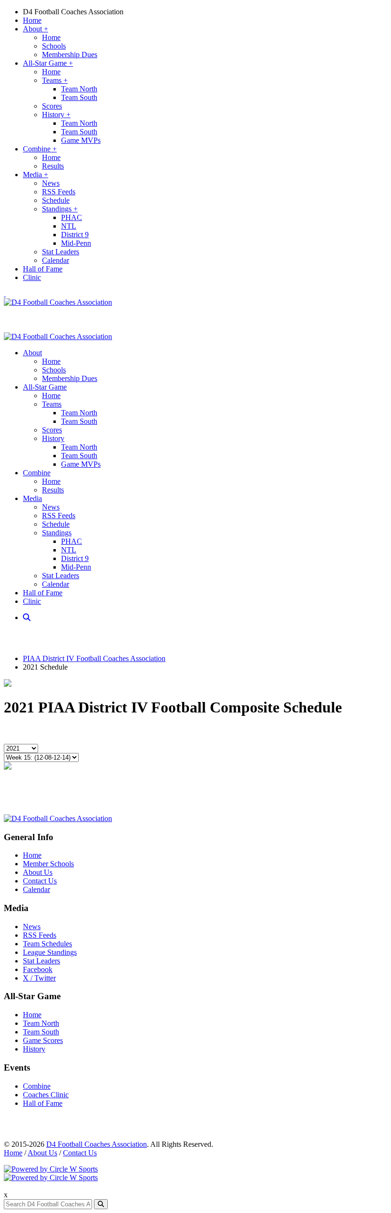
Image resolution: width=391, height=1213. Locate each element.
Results (53, 166)
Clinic (32, 277)
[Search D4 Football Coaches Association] (27, 617)
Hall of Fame (42, 269)
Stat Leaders (60, 252)
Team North (79, 89)
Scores (52, 106)
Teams (55, 80)
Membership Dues (69, 54)
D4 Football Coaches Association (73, 12)
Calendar (55, 260)
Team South (79, 97)
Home (32, 20)
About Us (37, 872)
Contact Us (40, 881)
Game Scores (43, 1040)
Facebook (37, 969)
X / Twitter (39, 978)
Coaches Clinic (46, 1095)
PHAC (71, 217)
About (35, 29)
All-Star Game (48, 63)
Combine (40, 149)
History (56, 114)
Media (35, 174)
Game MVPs (81, 140)
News (51, 183)
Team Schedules (47, 944)
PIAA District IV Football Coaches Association (94, 658)
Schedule (56, 200)
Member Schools (48, 864)
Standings (60, 209)
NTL (68, 226)
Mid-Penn (76, 243)
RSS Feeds (58, 192)
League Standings (50, 952)
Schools (54, 46)
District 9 (75, 235)
